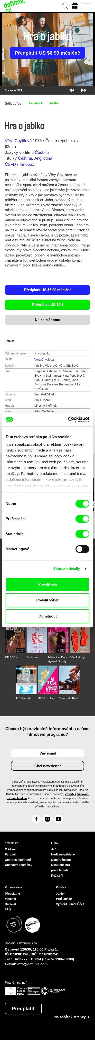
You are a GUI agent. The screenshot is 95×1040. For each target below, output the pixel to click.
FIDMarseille (23, 698)
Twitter (54, 103)
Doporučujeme (61, 860)
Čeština (42, 152)
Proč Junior (64, 899)
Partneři (10, 854)
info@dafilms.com (32, 964)
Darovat (10, 904)
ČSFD (11, 164)
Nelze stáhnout (47, 320)
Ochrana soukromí (18, 860)
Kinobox (26, 164)
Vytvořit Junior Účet (70, 904)
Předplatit (23, 1008)
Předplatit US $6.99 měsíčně (47, 53)
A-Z (53, 849)
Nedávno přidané (63, 854)
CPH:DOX (11, 657)
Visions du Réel (68, 698)
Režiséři (57, 875)
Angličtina (43, 158)
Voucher (10, 899)
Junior (60, 893)
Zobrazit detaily (66, 569)
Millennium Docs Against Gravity (57, 659)
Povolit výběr (47, 600)
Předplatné (12, 893)
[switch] (82, 519)
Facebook (36, 103)
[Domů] (15, 6)
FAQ (8, 909)
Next (84, 90)
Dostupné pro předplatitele (60, 867)
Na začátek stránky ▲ (72, 1017)
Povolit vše (47, 584)
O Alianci (11, 849)
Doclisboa (32, 657)
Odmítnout (47, 616)
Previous (72, 90)
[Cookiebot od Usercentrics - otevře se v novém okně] (68, 419)
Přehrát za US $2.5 (47, 305)
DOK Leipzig (77, 657)
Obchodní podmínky (18, 865)
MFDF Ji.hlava (46, 698)
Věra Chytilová (18, 140)
